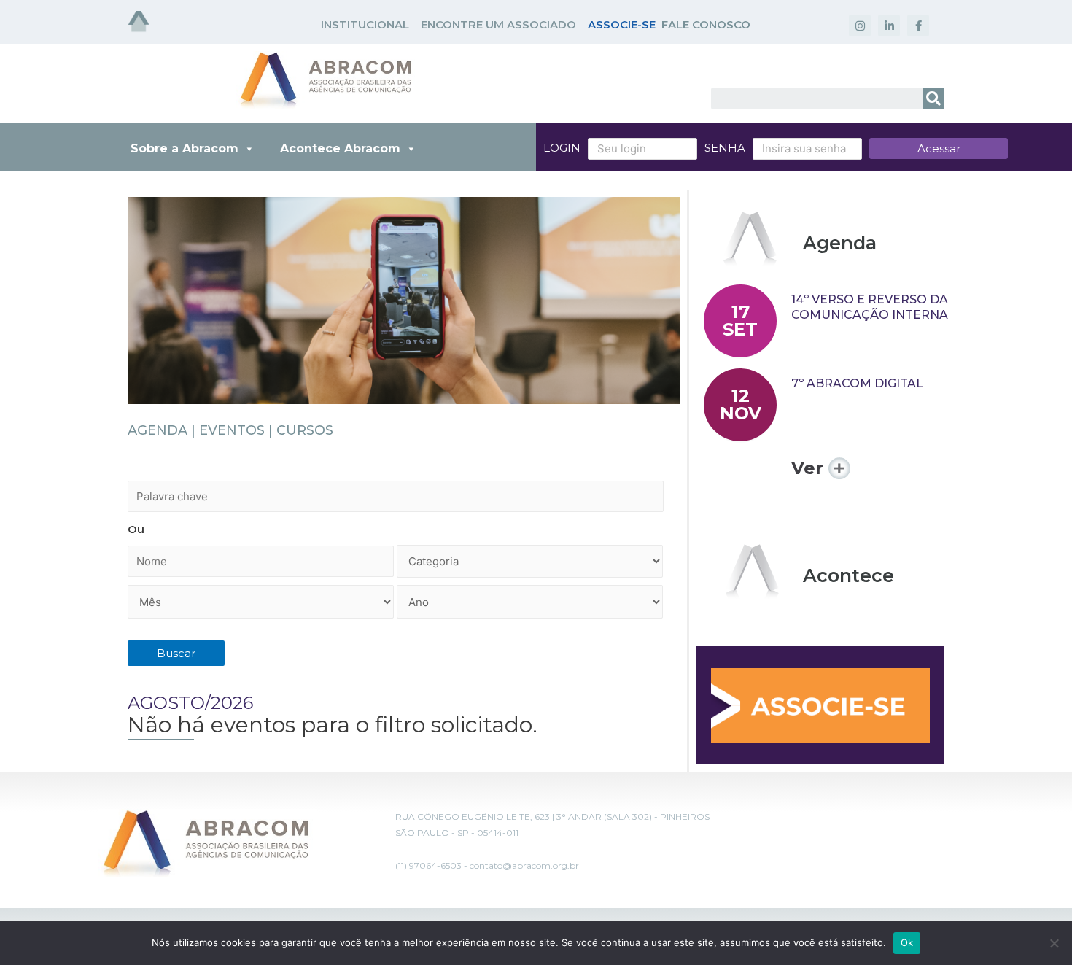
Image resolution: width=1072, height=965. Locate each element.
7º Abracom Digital (857, 383)
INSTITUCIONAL (365, 24)
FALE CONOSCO (705, 24)
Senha (724, 148)
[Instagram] (860, 25)
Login (561, 148)
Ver (809, 467)
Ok (907, 942)
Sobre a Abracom (184, 148)
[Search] (933, 98)
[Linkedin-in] (889, 25)
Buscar (176, 653)
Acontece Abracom (340, 148)
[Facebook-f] (918, 25)
